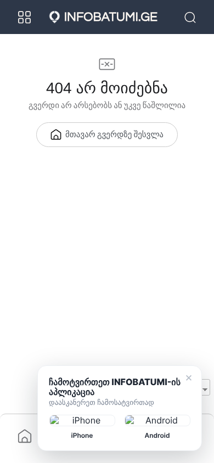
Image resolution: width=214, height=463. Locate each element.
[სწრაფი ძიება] (191, 17)
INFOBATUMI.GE (110, 17)
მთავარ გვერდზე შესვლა (114, 135)
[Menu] (24, 17)
